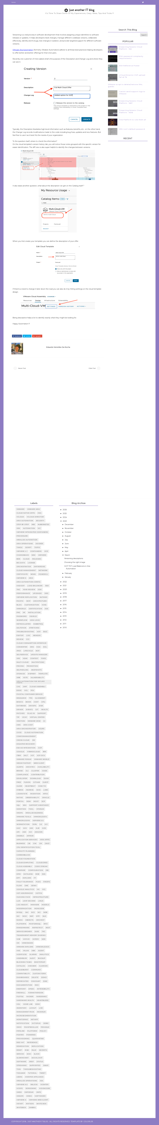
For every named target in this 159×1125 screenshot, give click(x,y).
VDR (44, 939)
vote (25, 677)
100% (34, 824)
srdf (31, 1061)
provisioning (23, 1038)
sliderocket (23, 1058)
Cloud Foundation (26, 859)
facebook (17, 336)
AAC (18, 828)
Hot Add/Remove (25, 893)
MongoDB (39, 908)
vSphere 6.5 (22, 1084)
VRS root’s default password (132, 129)
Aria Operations (25, 543)
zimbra (32, 1107)
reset (19, 1050)
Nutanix (43, 597)
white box (41, 1103)
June (67, 544)
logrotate (22, 794)
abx (33, 950)
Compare (21, 870)
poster (20, 1035)
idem (37, 1004)
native (20, 797)
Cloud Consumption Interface (32, 643)
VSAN (25, 658)
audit (32, 958)
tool (31, 809)
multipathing (38, 662)
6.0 (46, 824)
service (20, 1054)
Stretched (34, 628)
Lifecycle (28, 651)
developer (22, 778)
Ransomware (23, 927)
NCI (39, 912)
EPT (18, 878)
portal (20, 801)
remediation (23, 1046)
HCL (26, 690)
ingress (30, 790)
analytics (44, 954)
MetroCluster (24, 624)
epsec (31, 989)
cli (27, 771)
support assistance (39, 805)
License (31, 563)
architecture (40, 601)
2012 (65, 620)
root (36, 801)
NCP (38, 651)
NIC (18, 916)
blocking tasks (24, 962)
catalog (21, 966)
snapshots (36, 670)
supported (35, 1065)
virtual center (37, 717)
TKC (43, 931)
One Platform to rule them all (132, 120)
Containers (36, 551)
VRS (18, 658)
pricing (20, 666)
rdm (29, 801)
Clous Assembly (24, 866)
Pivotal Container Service (30, 694)
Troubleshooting (25, 631)
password (22, 616)
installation (34, 612)
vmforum (29, 1092)
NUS (44, 916)
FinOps (46, 882)
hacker (30, 996)
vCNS (44, 605)
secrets (43, 1050)
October (68, 532)
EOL (45, 647)
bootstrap (39, 962)
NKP (32, 916)
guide (19, 786)
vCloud (20, 517)
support (42, 713)
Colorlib (88, 1121)
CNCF (47, 843)
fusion (27, 782)
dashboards (23, 977)
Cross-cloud (23, 740)
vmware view (34, 721)
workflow (22, 620)
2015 (65, 608)
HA (38, 889)
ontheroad (39, 566)
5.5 (41, 824)
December (69, 524)
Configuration (35, 870)
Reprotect (37, 927)
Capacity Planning (26, 851)
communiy (36, 970)
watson (30, 1103)
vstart (20, 1103)
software (21, 1061)
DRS (32, 647)
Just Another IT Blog (37, 1121)
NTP (38, 916)
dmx (45, 981)
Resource (21, 698)
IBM (44, 751)
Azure (42, 728)
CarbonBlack (23, 855)
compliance (22, 774)
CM (40, 843)
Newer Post (22, 368)
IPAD (19, 651)
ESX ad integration (26, 748)
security (40, 520)
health (44, 709)
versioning (31, 1088)
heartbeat (30, 786)
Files (38, 882)
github (36, 782)
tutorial (32, 1073)
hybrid (20, 790)
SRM (33, 555)
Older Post (92, 368)
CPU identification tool (28, 847)
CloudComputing (25, 862)
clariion (43, 966)
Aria (31, 578)
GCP (40, 748)
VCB (18, 939)
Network (43, 570)
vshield (33, 616)
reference (32, 1042)
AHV (25, 828)
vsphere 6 (21, 1100)
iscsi (38, 790)
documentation (24, 985)
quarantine (38, 1038)
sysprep (32, 674)
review (20, 639)
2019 (65, 593)
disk (41, 706)
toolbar (21, 1073)
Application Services (27, 839)
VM (18, 943)
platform (32, 1031)
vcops (20, 1088)
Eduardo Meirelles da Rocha (58, 347)
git (37, 709)
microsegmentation (26, 1015)
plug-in (31, 713)
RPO (46, 924)
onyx (19, 1027)
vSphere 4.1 (22, 551)
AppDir (30, 836)
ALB (37, 828)
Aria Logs (35, 620)
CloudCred (42, 862)
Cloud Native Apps (26, 513)
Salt (26, 755)
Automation (29, 528)
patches (21, 713)
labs (46, 790)
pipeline (21, 1031)
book (28, 702)
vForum (40, 809)
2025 (65, 513)
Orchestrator (24, 566)
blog (19, 605)
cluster (35, 771)
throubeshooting (32, 1069)
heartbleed (43, 1000)
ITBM (19, 755)
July (66, 540)
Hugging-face (23, 897)
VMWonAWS (27, 943)
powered (31, 1035)
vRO (46, 593)
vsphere (42, 555)
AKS (31, 828)
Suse (37, 931)
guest (45, 782)
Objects (29, 920)
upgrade (37, 593)
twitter (27, 336)
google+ (38, 336)
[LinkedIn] (139, 2)
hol (18, 1004)
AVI (30, 832)
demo (44, 977)
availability (43, 767)
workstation (23, 824)
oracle (45, 797)
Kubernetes (43, 524)
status (40, 1061)
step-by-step (23, 524)
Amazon (38, 832)
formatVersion (35, 993)
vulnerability (37, 677)
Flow (19, 885)
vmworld (21, 608)
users (19, 1077)
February (68, 573)
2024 (65, 517)
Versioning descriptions (73, 558)
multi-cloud (23, 662)
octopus (36, 1023)
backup (41, 958)
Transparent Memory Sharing (31, 935)
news (33, 574)
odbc (46, 1023)
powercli (43, 574)
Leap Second (29, 901)
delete (35, 977)
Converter (22, 647)
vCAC (24, 717)
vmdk (19, 1092)
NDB (45, 912)
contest (34, 658)
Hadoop (21, 586)
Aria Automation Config (28, 582)
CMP (25, 686)
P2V (32, 690)
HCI (43, 889)
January (68, 577)
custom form (39, 973)
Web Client (39, 763)
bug (45, 631)
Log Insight (22, 904)
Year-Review (29, 589)
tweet (43, 1073)
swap (45, 1065)
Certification (35, 608)
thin (19, 1069)
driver (20, 709)
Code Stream (41, 866)
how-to (42, 786)
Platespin (21, 924)
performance (23, 593)
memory (37, 635)
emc (37, 985)
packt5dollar (31, 1027)
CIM (34, 843)
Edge (19, 690)
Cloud (26, 559)
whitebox (21, 1107)
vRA (18, 528)
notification (23, 1023)
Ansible (20, 836)
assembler (22, 958)
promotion (32, 666)
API (18, 832)
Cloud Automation (34, 732)
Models (45, 904)
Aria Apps (45, 839)
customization (32, 605)
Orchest (40, 920)
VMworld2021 (42, 947)
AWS (19, 725)
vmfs (38, 1092)
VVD (18, 950)
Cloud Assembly (37, 686)
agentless (22, 954)
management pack (25, 1012)
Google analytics (25, 889)
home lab (27, 1004)
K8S (33, 524)
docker (39, 543)
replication (38, 1046)
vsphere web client (38, 1100)
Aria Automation (25, 520)
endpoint (21, 989)
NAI (27, 912)
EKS (43, 874)
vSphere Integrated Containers (32, 532)
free (19, 782)
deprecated (23, 981)
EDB (37, 874)
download (35, 778)
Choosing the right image (74, 562)
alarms (33, 954)
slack (37, 1054)
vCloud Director (35, 517)
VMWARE (20, 509)
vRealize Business (34, 813)
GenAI (34, 885)
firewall (21, 993)
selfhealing (22, 670)
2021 (65, 586)
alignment (40, 698)
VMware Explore (25, 947)
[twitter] (143, 2)
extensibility (43, 989)
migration (35, 794)
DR (33, 740)
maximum (41, 1012)
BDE (18, 559)
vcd (46, 551)
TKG (18, 589)
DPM (19, 874)
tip (18, 717)
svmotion (21, 809)
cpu (43, 702)
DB (47, 870)
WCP (28, 601)
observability (32, 797)
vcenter (45, 1084)
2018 (65, 597)
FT (35, 878)
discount (35, 981)
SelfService (22, 654)
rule (34, 1050)
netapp (34, 1019)
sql (18, 805)
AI (44, 721)
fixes (43, 658)
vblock (34, 1084)
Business (21, 843)
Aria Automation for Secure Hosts (31, 682)
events (29, 709)
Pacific (20, 601)
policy (43, 1031)
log (28, 635)
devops (32, 706)
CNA (39, 513)
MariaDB (35, 904)
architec (30, 767)
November (69, 528)
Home (13, 2)
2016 (65, 605)
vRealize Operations (27, 1081)
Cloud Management (26, 570)
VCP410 (26, 939)
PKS (18, 612)
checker (32, 966)
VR (24, 612)
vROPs (20, 813)
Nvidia (20, 920)
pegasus (45, 1027)
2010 (65, 628)
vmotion (21, 721)
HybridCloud (33, 751)
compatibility (23, 973)
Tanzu (19, 547)
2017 (65, 601)
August (68, 536)
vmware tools (24, 816)
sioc (29, 1054)
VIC (39, 528)
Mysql (20, 912)
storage (21, 674)
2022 (65, 582)
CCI (27, 639)
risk (27, 1050)
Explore (27, 878)
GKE (26, 885)
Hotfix (39, 893)
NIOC (25, 916)
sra (25, 805)
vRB (18, 677)
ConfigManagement (26, 736)
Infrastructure (40, 897)
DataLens (28, 874)
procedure (22, 536)
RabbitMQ (38, 624)
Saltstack (21, 628)
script (28, 547)
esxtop (20, 635)
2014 (65, 612)
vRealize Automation (27, 540)
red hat (20, 1042)
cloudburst (23, 970)
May (67, 547)
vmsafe (20, 1096)
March (67, 555)
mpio (45, 794)
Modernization (24, 908)
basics (20, 702)
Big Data (21, 563)
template (43, 674)
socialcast (37, 1058)
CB (29, 843)
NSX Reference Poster (129, 66)
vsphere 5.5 (38, 820)
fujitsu (20, 996)
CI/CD (19, 732)
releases (36, 559)
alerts (20, 767)
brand (20, 771)
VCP (39, 631)
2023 (65, 521)
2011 (65, 624)
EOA (39, 647)
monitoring (22, 1019)
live (41, 1008)
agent (41, 950)
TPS (30, 698)
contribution (37, 774)
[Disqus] (57, 404)
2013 (65, 616)
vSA (41, 1081)
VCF (32, 755)
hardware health (25, 1000)
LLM (18, 901)
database (21, 706)
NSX (47, 586)
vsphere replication (27, 597)
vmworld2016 (23, 820)
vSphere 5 (21, 578)
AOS (44, 828)
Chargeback (23, 555)
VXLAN (26, 950)
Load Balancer (34, 586)
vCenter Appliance (34, 1077)
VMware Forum (24, 759)
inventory (22, 1008)
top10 (37, 547)
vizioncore (44, 1088)
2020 (65, 589)
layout (32, 1008)
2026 (65, 510)
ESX (46, 608)
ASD (24, 832)
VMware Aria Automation (23, 50)
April (67, 551)
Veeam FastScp (24, 763)
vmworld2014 (40, 816)
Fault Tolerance (25, 882)
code (44, 771)
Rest (48, 927)
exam (46, 778)
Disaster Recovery (26, 744)
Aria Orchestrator (26, 728)
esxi (40, 589)
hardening (41, 996)
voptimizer (40, 1096)
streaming (22, 1065)
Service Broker (24, 931)
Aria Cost (28, 725)
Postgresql (35, 924)
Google (20, 751)
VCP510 (36, 939)
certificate (22, 574)
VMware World (41, 759)
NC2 (33, 912)
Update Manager (39, 654)
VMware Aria (33, 509)
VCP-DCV (41, 755)
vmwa (29, 1096)
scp (43, 801)
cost (36, 702)
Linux (40, 901)
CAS (18, 686)
